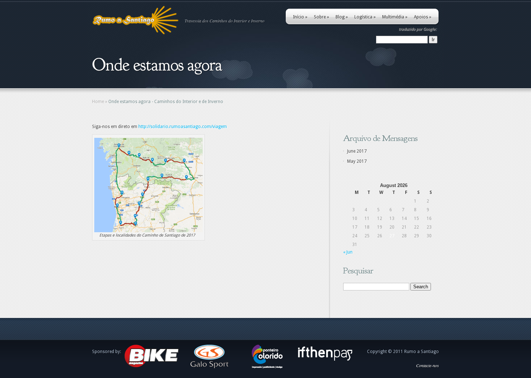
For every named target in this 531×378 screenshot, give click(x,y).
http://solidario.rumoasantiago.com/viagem (182, 126)
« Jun (348, 252)
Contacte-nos (427, 365)
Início (300, 17)
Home (98, 101)
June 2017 (357, 151)
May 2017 (357, 161)
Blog (342, 17)
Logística (365, 17)
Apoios (422, 17)
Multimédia (394, 17)
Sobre (321, 17)
